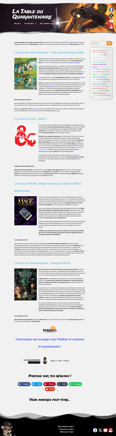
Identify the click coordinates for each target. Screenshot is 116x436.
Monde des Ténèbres (99, 84)
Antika (93, 50)
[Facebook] (95, 430)
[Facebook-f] (111, 10)
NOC (93, 97)
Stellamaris (99, 74)
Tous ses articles (34, 362)
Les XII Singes (96, 69)
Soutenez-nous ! (67, 432)
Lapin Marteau (95, 81)
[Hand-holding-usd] (111, 27)
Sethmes (103, 57)
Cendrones (33, 110)
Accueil (17, 23)
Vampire (102, 88)
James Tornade (98, 60)
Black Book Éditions (105, 95)
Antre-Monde (97, 95)
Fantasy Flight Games (99, 62)
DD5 (105, 54)
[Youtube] (111, 21)
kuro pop (98, 90)
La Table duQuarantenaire (32, 14)
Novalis (105, 60)
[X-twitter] (111, 15)
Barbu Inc (107, 50)
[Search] (109, 43)
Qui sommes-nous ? (48, 23)
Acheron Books (101, 52)
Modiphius (94, 52)
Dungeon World (100, 71)
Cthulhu (101, 54)
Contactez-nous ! (66, 429)
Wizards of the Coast (98, 86)
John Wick (101, 67)
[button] (24, 384)
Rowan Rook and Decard (103, 79)
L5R (107, 67)
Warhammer (103, 93)
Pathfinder (95, 64)
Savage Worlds (103, 69)
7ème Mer (106, 81)
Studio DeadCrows (100, 50)
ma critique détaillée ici (73, 62)
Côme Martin (46, 62)
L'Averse (100, 81)
